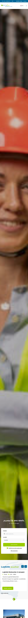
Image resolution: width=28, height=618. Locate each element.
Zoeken (5, 530)
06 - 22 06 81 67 (7, 1)
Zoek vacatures (14, 544)
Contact (25, 1)
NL (22, 5)
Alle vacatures (14, 550)
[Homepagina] (6, 5)
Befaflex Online (19, 1)
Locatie (5, 537)
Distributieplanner (14, 523)
